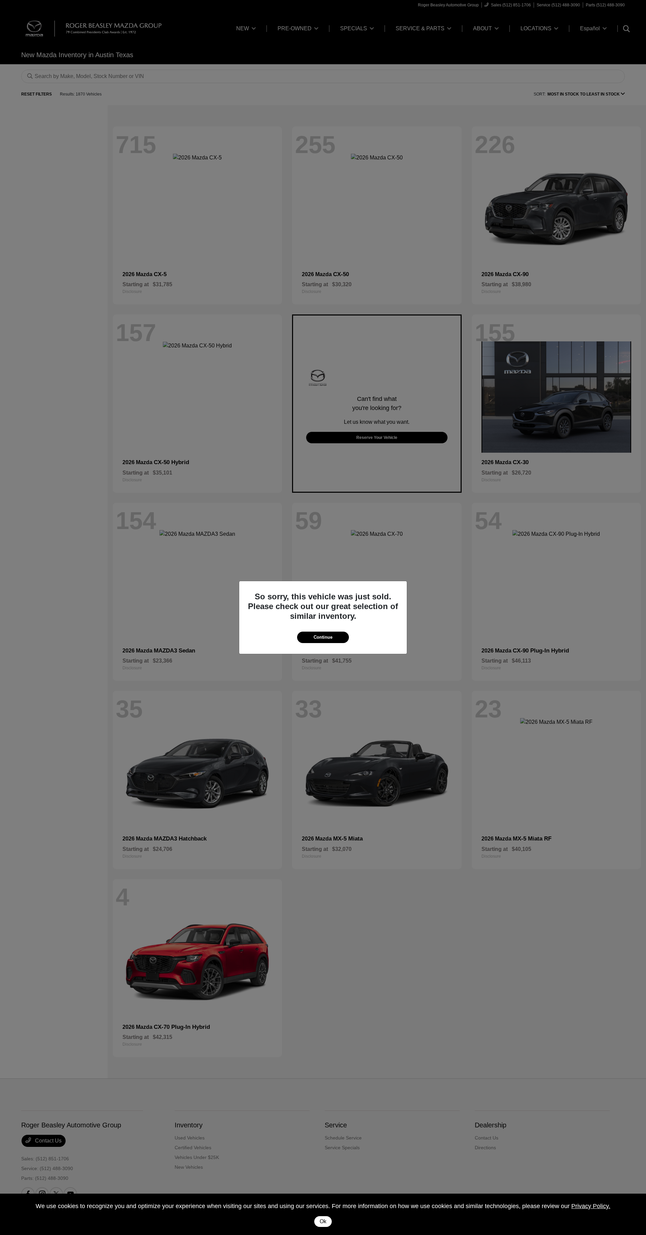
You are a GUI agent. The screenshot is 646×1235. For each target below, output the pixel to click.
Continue (323, 637)
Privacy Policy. (590, 1206)
